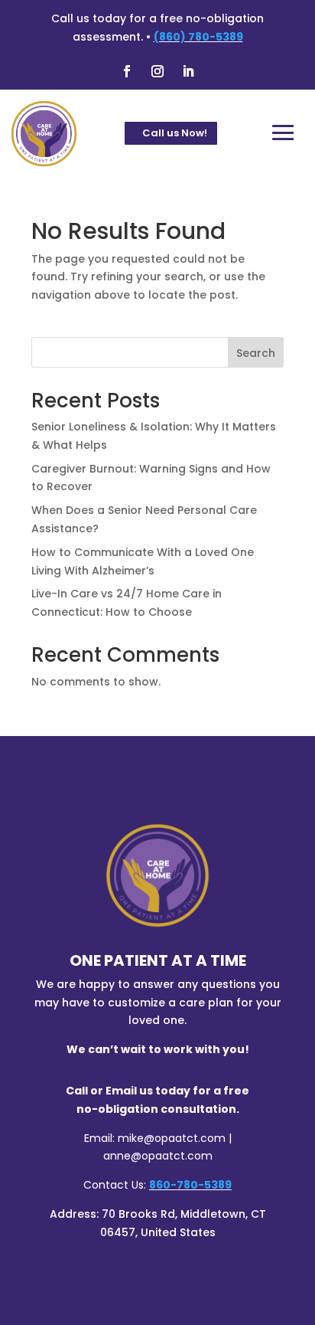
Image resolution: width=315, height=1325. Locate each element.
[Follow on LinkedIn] (188, 71)
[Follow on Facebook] (127, 71)
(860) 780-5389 (198, 36)
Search (255, 353)
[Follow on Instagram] (157, 71)
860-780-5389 (190, 1184)
